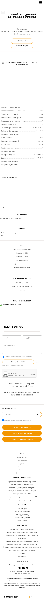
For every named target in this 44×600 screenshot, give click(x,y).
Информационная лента (22, 473)
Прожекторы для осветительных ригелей (22, 482)
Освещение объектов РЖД (22, 494)
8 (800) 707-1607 (11, 597)
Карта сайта (22, 467)
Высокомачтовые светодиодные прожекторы (22, 544)
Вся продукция (22, 29)
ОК (37, 414)
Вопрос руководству (22, 515)
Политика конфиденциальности (22, 573)
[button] (3, 12)
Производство (22, 461)
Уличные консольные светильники (22, 485)
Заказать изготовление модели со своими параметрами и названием (22, 393)
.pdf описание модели (23, 34)
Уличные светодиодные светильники (22, 529)
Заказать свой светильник (22, 433)
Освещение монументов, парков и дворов (22, 491)
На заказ (22, 553)
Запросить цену (22, 46)
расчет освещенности (22, 427)
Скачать (22, 470)
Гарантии (22, 464)
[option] (22, 78)
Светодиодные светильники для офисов (22, 550)
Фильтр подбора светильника (22, 439)
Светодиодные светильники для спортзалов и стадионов (22, 547)
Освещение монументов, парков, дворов (22, 500)
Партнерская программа (22, 512)
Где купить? (22, 556)
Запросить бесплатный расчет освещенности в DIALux (22, 384)
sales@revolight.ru (22, 561)
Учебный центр (22, 521)
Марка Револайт (22, 458)
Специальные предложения (22, 518)
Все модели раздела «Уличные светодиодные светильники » (22, 31)
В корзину (22, 41)
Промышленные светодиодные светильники (22, 533)
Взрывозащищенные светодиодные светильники (22, 541)
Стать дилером (22, 509)
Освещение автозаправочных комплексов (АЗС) (22, 497)
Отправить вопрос (18, 362)
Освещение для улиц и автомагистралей (22, 488)
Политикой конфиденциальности (20, 356)
